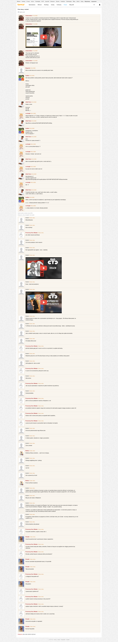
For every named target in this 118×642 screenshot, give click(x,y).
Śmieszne (52, 1)
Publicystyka (69, 1)
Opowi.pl (20, 5)
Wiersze (40, 4)
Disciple (27, 536)
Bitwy (74, 1)
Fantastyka (37, 1)
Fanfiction (63, 1)
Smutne (57, 1)
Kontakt (67, 639)
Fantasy (23, 1)
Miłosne (18, 1)
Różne (78, 1)
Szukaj (52, 4)
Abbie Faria (28, 102)
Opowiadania (32, 4)
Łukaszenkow (28, 15)
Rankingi (46, 4)
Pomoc (59, 639)
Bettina (27, 450)
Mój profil (71, 4)
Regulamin (63, 639)
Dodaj (82, 1)
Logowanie (93, 1)
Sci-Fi (42, 1)
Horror (32, 1)
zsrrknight (27, 113)
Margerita (27, 68)
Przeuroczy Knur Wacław (31, 232)
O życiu (28, 1)
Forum (65, 4)
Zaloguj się (20, 634)
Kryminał (47, 1)
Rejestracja (87, 1)
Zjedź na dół (22, 12)
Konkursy (59, 4)
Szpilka (27, 75)
